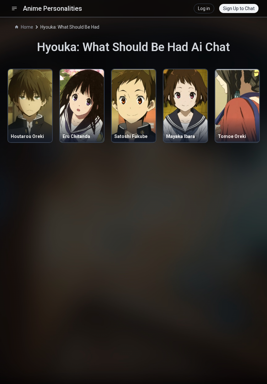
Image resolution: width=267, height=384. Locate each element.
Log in (204, 8)
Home (27, 27)
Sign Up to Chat (239, 8)
